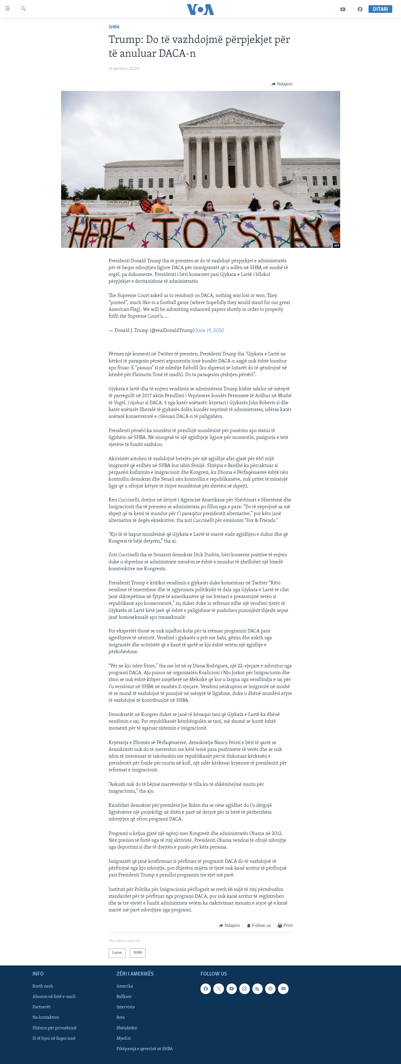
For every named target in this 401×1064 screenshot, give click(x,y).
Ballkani (124, 997)
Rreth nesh (42, 986)
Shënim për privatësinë (54, 1028)
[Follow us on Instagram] (244, 988)
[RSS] (257, 988)
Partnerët (41, 1007)
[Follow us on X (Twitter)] (218, 988)
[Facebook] (360, 9)
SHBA (114, 27)
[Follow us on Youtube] (231, 988)
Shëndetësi (126, 1028)
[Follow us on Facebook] (205, 988)
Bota (120, 1017)
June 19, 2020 (210, 330)
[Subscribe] (283, 988)
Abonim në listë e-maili (54, 997)
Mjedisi (123, 1038)
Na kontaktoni (45, 1017)
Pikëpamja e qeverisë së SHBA (144, 1049)
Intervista (125, 1007)
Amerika (124, 986)
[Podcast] (270, 988)
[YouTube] (343, 9)
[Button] (281, 84)
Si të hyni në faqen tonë (54, 1038)
